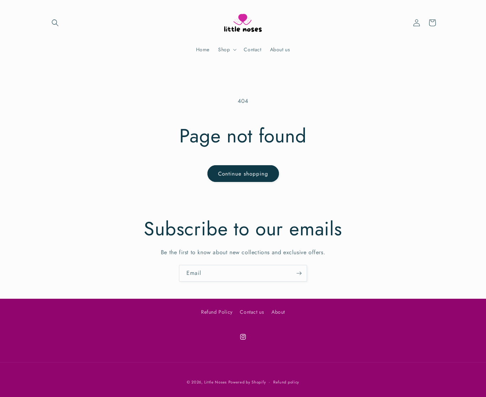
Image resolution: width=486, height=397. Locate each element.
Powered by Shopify (247, 382)
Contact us (252, 311)
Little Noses (215, 382)
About (278, 311)
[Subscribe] (299, 273)
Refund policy (286, 382)
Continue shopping (243, 174)
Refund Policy (217, 311)
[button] (55, 23)
